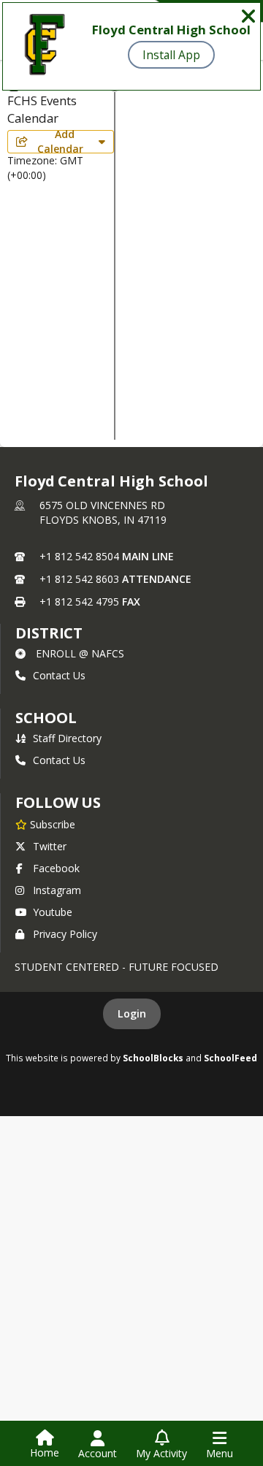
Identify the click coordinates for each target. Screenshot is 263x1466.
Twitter (49, 846)
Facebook (56, 868)
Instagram (57, 890)
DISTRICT (49, 633)
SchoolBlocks (153, 1058)
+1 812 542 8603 (79, 579)
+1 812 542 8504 (79, 556)
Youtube (52, 912)
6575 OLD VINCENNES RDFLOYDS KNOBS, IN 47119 (103, 512)
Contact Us (59, 675)
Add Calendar (63, 141)
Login (132, 1013)
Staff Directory (67, 738)
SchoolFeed (230, 1058)
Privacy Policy (65, 934)
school (45, 718)
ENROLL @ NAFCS (80, 653)
